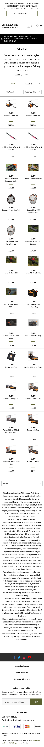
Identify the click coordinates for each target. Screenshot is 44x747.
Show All (10, 92)
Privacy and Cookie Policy (28, 8)
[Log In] (28, 26)
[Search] (32, 26)
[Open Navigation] (41, 26)
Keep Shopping (21, 13)
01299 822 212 (11, 717)
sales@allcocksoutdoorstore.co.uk (20, 720)
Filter (12, 83)
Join (36, 702)
